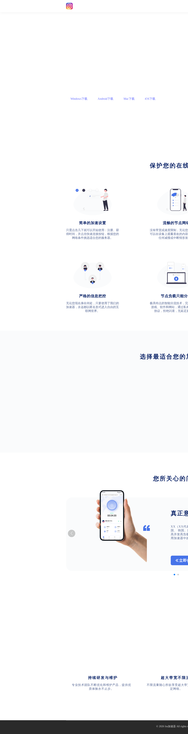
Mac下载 (129, 98)
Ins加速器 (170, 726)
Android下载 (105, 98)
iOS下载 (150, 98)
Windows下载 (78, 98)
